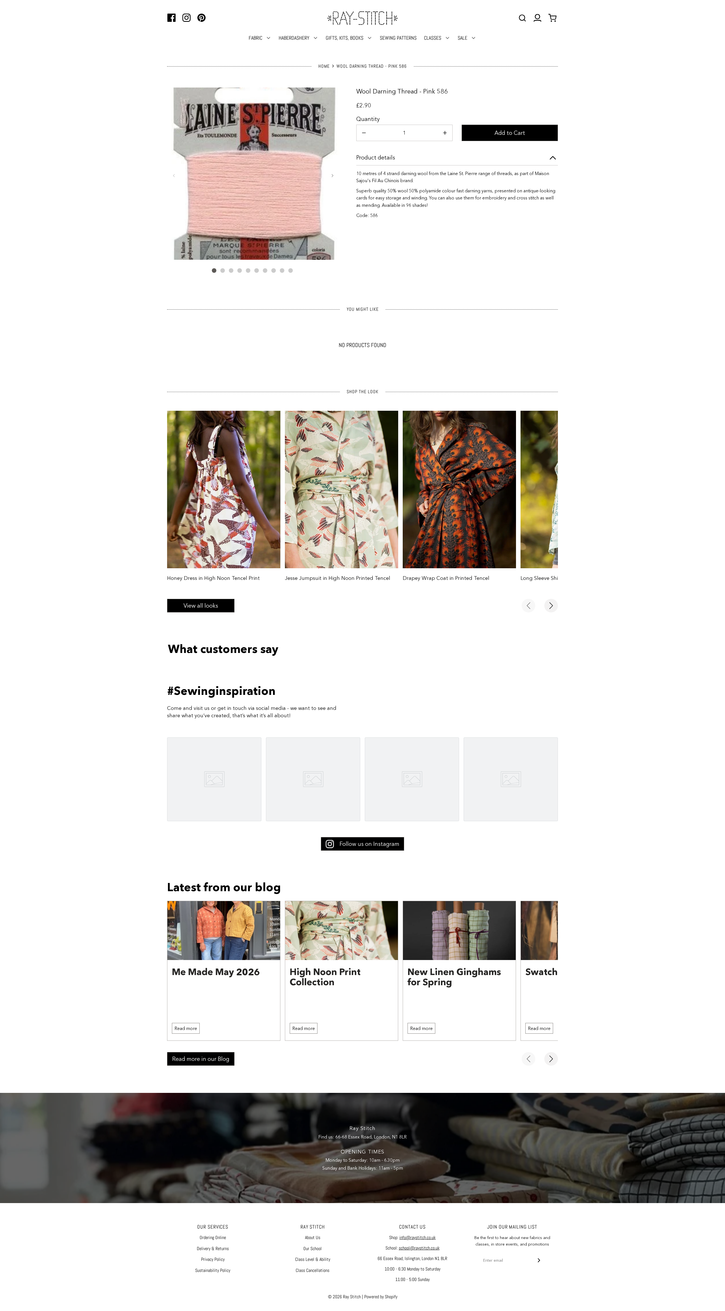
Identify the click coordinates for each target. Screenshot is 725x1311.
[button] (174, 176)
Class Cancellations (312, 1270)
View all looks (201, 605)
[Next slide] (551, 605)
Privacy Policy (213, 1259)
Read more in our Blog (200, 1058)
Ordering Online (213, 1237)
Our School (312, 1249)
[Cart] (553, 18)
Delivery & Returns (213, 1249)
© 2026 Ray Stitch (344, 1297)
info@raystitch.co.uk (417, 1237)
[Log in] (537, 18)
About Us (312, 1237)
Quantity (368, 119)
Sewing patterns (398, 38)
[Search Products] (522, 18)
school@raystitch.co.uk (419, 1248)
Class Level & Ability (312, 1259)
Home (324, 66)
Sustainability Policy (212, 1270)
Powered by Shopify (380, 1297)
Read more (185, 1028)
